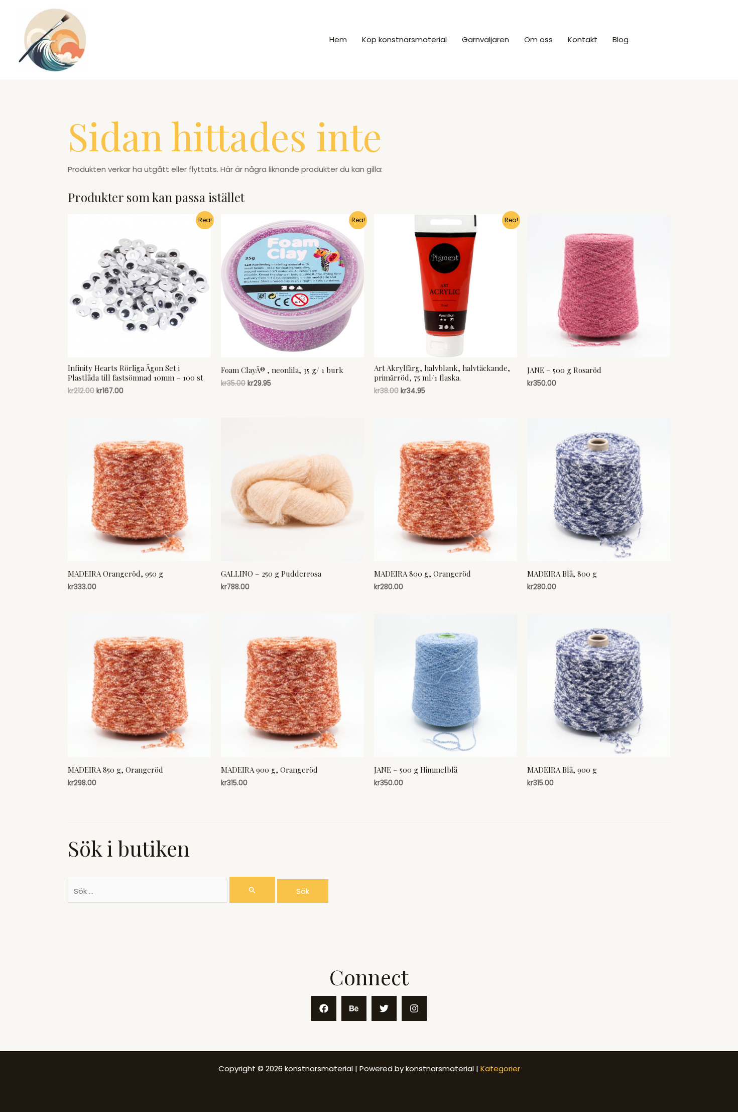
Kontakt (582, 39)
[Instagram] (414, 1008)
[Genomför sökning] (252, 890)
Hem (338, 39)
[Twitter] (384, 1008)
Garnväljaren (485, 39)
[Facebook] (323, 1008)
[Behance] (353, 1008)
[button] (683, 40)
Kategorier (500, 1068)
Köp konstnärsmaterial (404, 39)
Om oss (538, 39)
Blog (620, 39)
